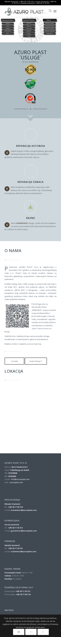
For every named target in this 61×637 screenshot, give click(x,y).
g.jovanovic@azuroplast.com (24, 530)
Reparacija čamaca (30, 182)
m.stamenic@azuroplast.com (24, 510)
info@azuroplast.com (20, 479)
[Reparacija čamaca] (30, 171)
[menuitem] (48, 11)
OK (18, 632)
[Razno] (30, 207)
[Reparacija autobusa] (30, 135)
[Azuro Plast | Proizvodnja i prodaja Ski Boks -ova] (25, 11)
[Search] (48, 11)
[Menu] (54, 11)
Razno (30, 218)
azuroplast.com (16, 482)
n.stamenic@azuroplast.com (23, 551)
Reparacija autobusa (30, 145)
